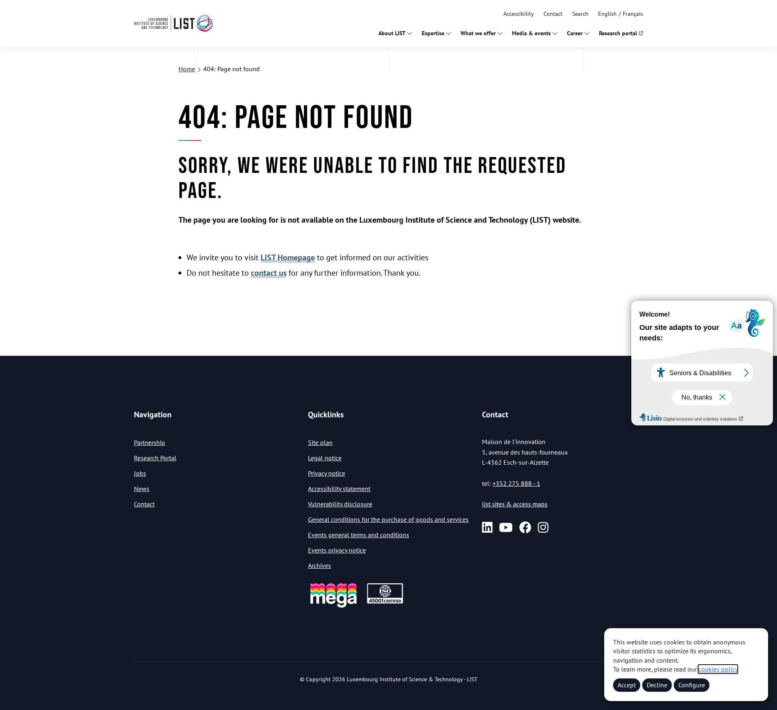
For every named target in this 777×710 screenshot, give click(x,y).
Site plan (320, 442)
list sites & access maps (515, 504)
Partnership (149, 442)
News (141, 489)
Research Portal (155, 458)
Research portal (618, 33)
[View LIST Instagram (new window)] (543, 527)
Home (186, 69)
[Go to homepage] (173, 23)
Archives (319, 565)
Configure (691, 685)
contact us (269, 273)
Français (633, 13)
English (607, 13)
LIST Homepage (288, 257)
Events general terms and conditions (358, 535)
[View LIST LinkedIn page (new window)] (487, 527)
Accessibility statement (339, 489)
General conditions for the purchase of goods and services (388, 519)
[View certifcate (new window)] (385, 602)
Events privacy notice (337, 550)
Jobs (140, 473)
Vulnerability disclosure (340, 504)
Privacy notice (326, 473)
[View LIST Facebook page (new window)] (525, 527)
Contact (553, 13)
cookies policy (717, 669)
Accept (627, 685)
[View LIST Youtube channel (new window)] (506, 527)
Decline (657, 685)
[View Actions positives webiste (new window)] (333, 606)
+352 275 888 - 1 (516, 483)
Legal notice (325, 458)
